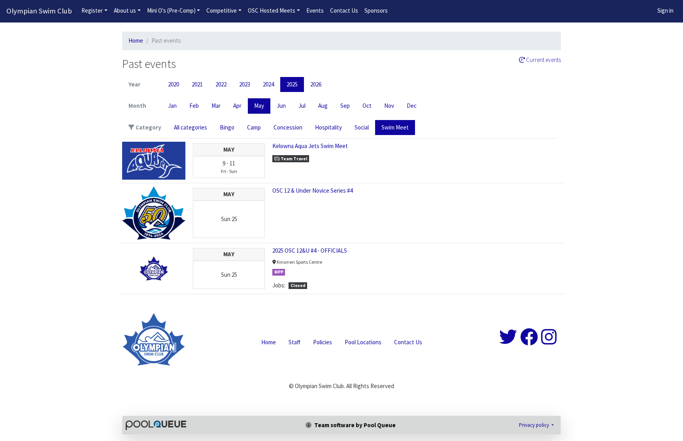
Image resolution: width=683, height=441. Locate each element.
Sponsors (376, 10)
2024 (268, 84)
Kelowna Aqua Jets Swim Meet (310, 146)
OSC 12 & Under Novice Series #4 (312, 190)
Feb (194, 105)
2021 (197, 84)
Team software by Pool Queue (354, 425)
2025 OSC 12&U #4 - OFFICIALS (309, 250)
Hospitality (328, 127)
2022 (220, 84)
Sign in (665, 10)
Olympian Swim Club (39, 10)
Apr (237, 105)
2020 (173, 84)
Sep (345, 105)
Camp (254, 127)
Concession (288, 127)
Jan (172, 105)
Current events (543, 60)
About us (125, 10)
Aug (323, 105)
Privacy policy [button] (534, 425)
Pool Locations (363, 342)
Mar (216, 105)
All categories (190, 127)
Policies (322, 342)
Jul (302, 105)
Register (92, 10)
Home (135, 40)
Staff (294, 342)
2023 (244, 84)
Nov (389, 105)
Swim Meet (395, 127)
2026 (315, 84)
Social (362, 127)
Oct (367, 105)
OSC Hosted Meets (271, 10)
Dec (412, 105)
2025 (292, 84)
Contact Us (344, 10)
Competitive (221, 10)
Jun (281, 105)
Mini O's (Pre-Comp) (171, 10)
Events (315, 10)
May (259, 105)
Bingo (227, 127)
